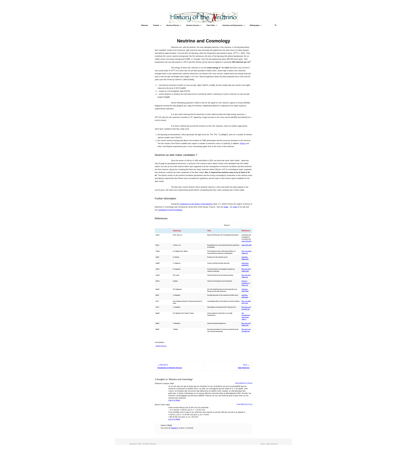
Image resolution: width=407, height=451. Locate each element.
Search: (227, 225)
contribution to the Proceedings (170, 210)
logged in (174, 428)
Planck (242, 143)
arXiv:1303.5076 (246, 241)
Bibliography (254, 25)
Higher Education (272, 444)
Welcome (144, 25)
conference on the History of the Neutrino (196, 204)
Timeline (156, 25)
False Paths (211, 25)
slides (226, 207)
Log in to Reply (174, 400)
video (235, 207)
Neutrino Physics (172, 25)
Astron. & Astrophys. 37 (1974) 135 (246, 283)
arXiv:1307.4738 (246, 245)
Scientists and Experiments (232, 25)
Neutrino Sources (192, 25)
